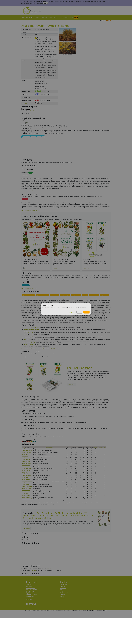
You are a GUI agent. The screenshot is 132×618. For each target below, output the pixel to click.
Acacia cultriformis (26, 463)
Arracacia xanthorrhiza (27, 499)
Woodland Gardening (31, 589)
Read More (27, 528)
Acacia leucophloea (27, 475)
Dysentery (24, 198)
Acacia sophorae (26, 493)
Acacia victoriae (26, 497)
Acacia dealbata (26, 465)
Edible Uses (29, 584)
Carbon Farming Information (34, 348)
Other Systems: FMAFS (29, 342)
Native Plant (44, 17)
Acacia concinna (26, 457)
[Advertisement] (104, 51)
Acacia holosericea (26, 470)
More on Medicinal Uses (33, 210)
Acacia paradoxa (26, 484)
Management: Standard (29, 337)
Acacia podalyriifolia (27, 486)
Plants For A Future (27, 17)
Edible (95, 447)
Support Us (63, 588)
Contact (62, 596)
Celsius (23, 357)
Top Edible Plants (30, 593)
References (24, 191)
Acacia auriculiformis (27, 452)
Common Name (49, 447)
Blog (71, 17)
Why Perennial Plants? (32, 591)
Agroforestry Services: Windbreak (32, 329)
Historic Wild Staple (28, 332)
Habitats (28, 598)
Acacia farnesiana (26, 468)
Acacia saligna (25, 491)
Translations (29, 599)
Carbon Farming (25, 285)
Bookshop (62, 586)
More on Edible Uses (32, 191)
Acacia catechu (25, 454)
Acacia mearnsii (26, 479)
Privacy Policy (72, 312)
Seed (30, 172)
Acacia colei (25, 456)
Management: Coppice (29, 336)
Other (104, 447)
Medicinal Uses (30, 586)
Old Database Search (65, 593)
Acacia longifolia (26, 477)
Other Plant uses (30, 588)
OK (86, 312)
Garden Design (30, 596)
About (50, 17)
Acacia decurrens (26, 466)
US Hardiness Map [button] (39, 137)
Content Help (63, 584)
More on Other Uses (32, 288)
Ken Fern (33, 570)
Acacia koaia (25, 474)
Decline (79, 312)
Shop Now (86, 268)
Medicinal (100, 447)
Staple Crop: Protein (28, 344)
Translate (32, 111)
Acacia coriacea (26, 459)
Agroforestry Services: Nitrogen (31, 327)
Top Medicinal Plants (31, 594)
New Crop (26, 339)
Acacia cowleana (26, 461)
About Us (62, 598)
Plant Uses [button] (56, 17)
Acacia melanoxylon (27, 481)
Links (61, 591)
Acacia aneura (25, 448)
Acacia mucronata (26, 482)
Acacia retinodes (26, 490)
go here (49, 568)
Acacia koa (24, 472)
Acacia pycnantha (26, 488)
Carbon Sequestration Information (51, 348)
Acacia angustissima (27, 450)
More (25, 268)
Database (37, 17)
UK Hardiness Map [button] (27, 137)
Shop (62, 17)
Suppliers (66, 17)
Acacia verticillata (26, 495)
